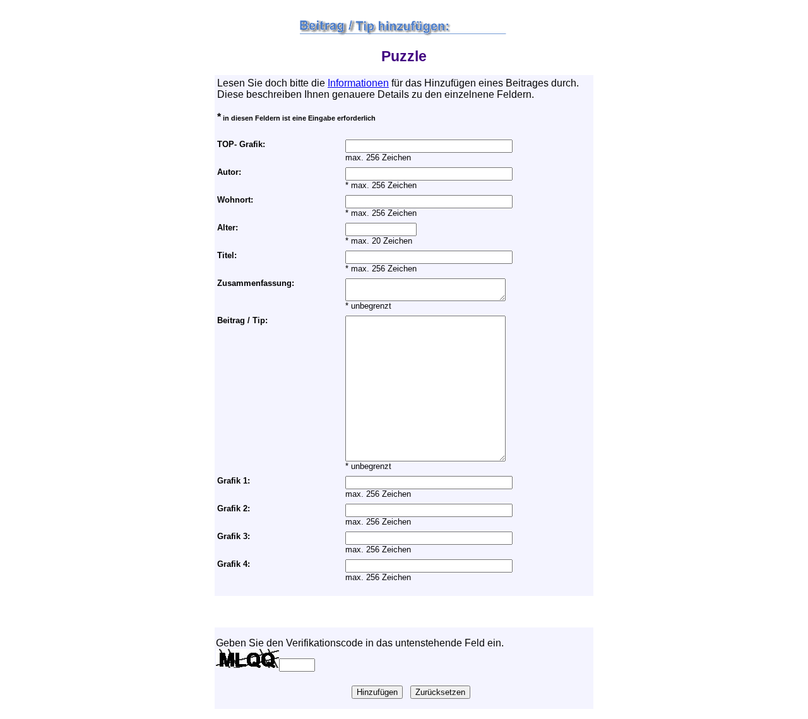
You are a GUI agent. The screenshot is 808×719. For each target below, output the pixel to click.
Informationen (358, 83)
